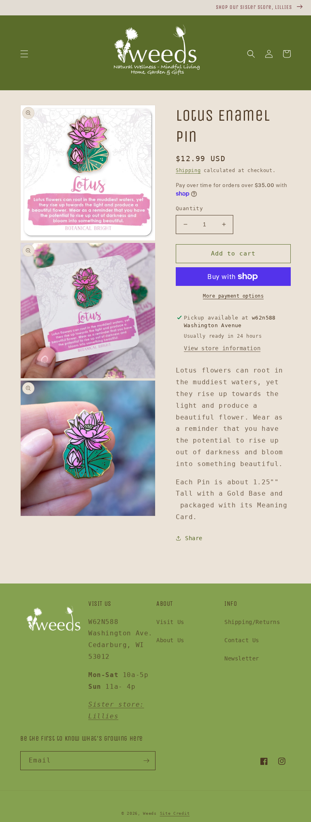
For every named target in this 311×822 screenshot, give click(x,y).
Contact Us (241, 640)
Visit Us (170, 622)
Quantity (189, 208)
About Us (170, 640)
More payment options (233, 296)
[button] (24, 54)
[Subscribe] (146, 760)
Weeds (150, 813)
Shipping (188, 170)
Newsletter (241, 658)
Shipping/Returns (252, 622)
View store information (222, 348)
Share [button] (193, 538)
